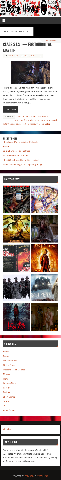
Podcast (7, 392)
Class (39, 116)
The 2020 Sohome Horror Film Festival (20, 160)
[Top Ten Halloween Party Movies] (44, 258)
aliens (18, 116)
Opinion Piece (9, 383)
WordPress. (42, 476)
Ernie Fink (13, 55)
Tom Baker (45, 124)
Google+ (7, 429)
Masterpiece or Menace (14, 369)
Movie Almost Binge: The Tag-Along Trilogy (22, 164)
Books (6, 356)
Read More (11, 109)
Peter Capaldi (9, 124)
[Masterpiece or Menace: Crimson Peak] (44, 288)
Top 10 (6, 401)
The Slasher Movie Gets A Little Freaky (20, 142)
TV (40, 55)
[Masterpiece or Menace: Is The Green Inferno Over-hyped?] (16, 200)
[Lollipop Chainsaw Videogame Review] (44, 200)
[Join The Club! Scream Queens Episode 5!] (44, 317)
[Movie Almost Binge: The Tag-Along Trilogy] (16, 317)
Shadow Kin (35, 124)
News (5, 379)
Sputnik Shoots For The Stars (16, 151)
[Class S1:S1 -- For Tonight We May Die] (30, 72)
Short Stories (9, 397)
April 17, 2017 (28, 55)
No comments (51, 40)
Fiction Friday (9, 365)
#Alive (6, 146)
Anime (6, 351)
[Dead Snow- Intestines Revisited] (16, 288)
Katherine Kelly (41, 120)
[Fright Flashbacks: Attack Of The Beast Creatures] (16, 258)
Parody (6, 387)
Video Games (9, 410)
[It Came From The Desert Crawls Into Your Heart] (16, 229)
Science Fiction (22, 124)
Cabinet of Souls (29, 116)
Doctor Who (29, 120)
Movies (6, 374)
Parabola (29, 476)
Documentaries (10, 360)
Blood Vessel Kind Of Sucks (15, 155)
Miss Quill (53, 120)
